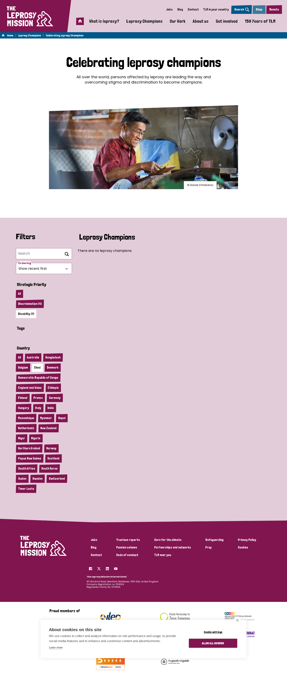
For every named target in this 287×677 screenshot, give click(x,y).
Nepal (61, 418)
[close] (237, 620)
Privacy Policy (247, 540)
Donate (274, 9)
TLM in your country (216, 9)
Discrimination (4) (30, 304)
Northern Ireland (29, 448)
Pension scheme (126, 547)
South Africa (26, 468)
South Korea (49, 468)
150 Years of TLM (260, 21)
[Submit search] (66, 253)
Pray (208, 547)
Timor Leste (26, 489)
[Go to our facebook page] (90, 567)
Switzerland (57, 479)
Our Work (178, 21)
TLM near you (162, 555)
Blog (180, 9)
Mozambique (26, 418)
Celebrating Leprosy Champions (64, 35)
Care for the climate (167, 540)
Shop (259, 9)
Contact (193, 9)
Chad (37, 367)
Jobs (169, 9)
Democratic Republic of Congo (38, 378)
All (19, 294)
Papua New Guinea (29, 458)
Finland (22, 398)
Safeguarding (214, 540)
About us (201, 21)
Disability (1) (26, 314)
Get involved (227, 21)
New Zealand (48, 428)
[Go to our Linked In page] (107, 567)
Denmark (52, 367)
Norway (51, 448)
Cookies (243, 547)
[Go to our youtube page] (115, 567)
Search (239, 9)
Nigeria (35, 438)
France (38, 398)
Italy (38, 408)
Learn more (56, 647)
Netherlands (26, 428)
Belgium (23, 367)
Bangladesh (53, 357)
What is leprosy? (104, 21)
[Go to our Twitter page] (99, 567)
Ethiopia (53, 388)
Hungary (23, 408)
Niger (21, 438)
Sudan (22, 479)
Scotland (53, 458)
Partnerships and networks (172, 547)
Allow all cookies (213, 643)
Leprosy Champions (144, 21)
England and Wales (30, 388)
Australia (33, 357)
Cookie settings (213, 632)
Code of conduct (127, 555)
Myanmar (46, 418)
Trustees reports (128, 540)
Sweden (37, 479)
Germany (55, 398)
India (50, 408)
